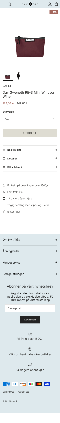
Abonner (30, 319)
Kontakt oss (23, 392)
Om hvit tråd (8, 392)
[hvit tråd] (30, 4)
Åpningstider (11, 251)
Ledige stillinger (13, 274)
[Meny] (3, 4)
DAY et (7, 85)
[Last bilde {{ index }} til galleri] (30, 38)
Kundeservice (11, 262)
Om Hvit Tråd (11, 239)
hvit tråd (14, 401)
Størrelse (8, 111)
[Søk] (11, 4)
